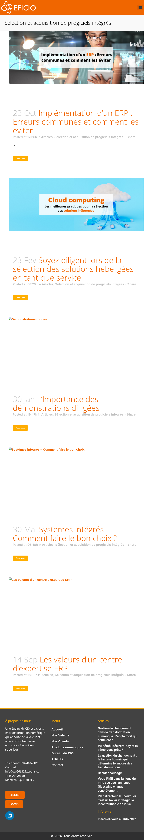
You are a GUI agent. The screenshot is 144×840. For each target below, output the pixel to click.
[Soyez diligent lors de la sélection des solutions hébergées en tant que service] (76, 204)
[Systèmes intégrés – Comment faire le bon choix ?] (76, 473)
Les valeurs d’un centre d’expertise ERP (67, 664)
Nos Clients (60, 741)
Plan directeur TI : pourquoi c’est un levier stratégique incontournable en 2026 (117, 800)
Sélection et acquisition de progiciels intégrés (88, 137)
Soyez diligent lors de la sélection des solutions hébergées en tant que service (73, 269)
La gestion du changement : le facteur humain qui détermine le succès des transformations (117, 761)
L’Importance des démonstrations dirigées (56, 403)
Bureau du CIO (62, 753)
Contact (57, 765)
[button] (140, 7)
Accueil (57, 729)
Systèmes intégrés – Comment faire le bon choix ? (65, 533)
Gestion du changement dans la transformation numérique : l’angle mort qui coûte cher (117, 734)
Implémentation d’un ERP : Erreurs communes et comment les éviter (76, 121)
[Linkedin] (9, 815)
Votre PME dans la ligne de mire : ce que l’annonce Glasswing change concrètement (117, 784)
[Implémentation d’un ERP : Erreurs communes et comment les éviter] (76, 57)
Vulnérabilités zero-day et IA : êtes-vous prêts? (118, 748)
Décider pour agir (110, 773)
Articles (47, 137)
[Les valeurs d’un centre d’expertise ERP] (76, 604)
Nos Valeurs (60, 735)
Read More (20, 159)
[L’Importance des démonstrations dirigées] (76, 343)
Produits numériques (67, 747)
